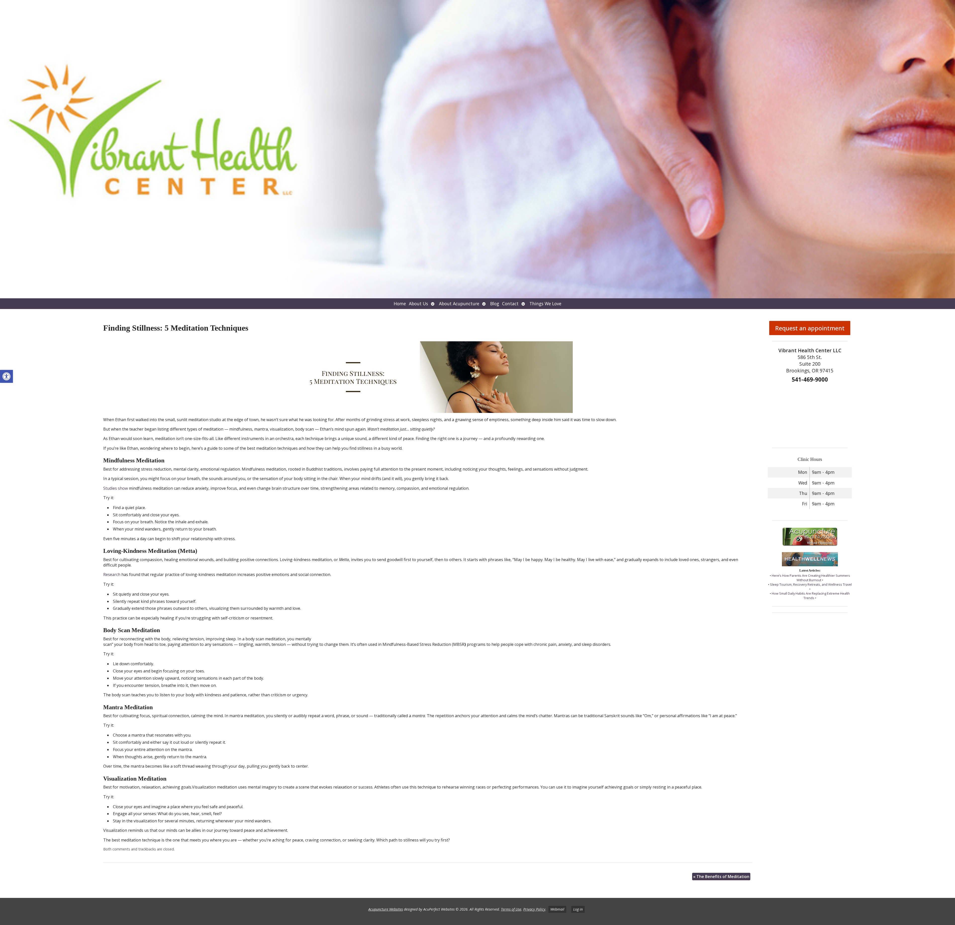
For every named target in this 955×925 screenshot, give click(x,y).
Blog (494, 304)
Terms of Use (511, 909)
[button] (6, 376)
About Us (418, 304)
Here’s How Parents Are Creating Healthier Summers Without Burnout (811, 577)
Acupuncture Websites (385, 909)
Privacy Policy (534, 909)
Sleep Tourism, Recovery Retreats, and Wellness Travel (811, 584)
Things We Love (545, 304)
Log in (578, 909)
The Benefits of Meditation (721, 876)
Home (400, 304)
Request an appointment (810, 328)
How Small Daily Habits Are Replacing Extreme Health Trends (811, 595)
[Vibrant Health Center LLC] (477, 149)
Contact (510, 304)
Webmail (557, 909)
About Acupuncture (459, 304)
